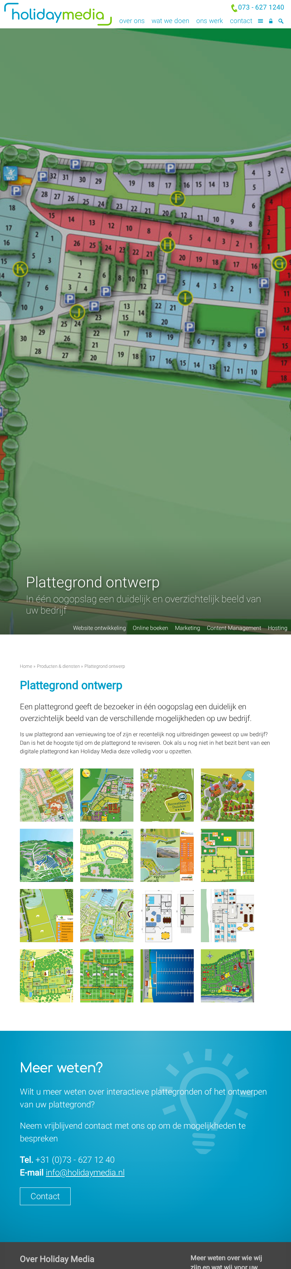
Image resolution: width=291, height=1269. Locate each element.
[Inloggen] (270, 21)
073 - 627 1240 (261, 7)
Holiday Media (73, 14)
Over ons (132, 21)
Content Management (234, 628)
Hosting (277, 628)
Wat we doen (170, 21)
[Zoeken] (281, 21)
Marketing (187, 628)
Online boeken (150, 628)
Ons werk (209, 21)
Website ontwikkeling (99, 628)
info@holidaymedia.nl (85, 1173)
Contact (241, 21)
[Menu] (261, 21)
